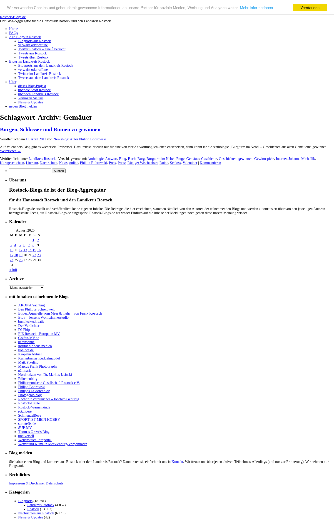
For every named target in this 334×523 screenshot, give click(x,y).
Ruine (164, 163)
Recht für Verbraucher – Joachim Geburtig (48, 399)
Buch (132, 159)
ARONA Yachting (31, 305)
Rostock (33, 509)
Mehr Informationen (256, 7)
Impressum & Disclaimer (27, 483)
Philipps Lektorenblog (34, 391)
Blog (122, 159)
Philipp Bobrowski (93, 163)
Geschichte (209, 159)
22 (34, 255)
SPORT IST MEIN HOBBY (39, 419)
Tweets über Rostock (33, 57)
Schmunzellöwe (29, 415)
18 (16, 255)
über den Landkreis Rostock (38, 94)
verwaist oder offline (33, 45)
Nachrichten (48, 163)
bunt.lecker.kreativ (31, 321)
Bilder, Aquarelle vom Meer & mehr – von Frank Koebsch (60, 313)
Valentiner (190, 163)
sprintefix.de (27, 423)
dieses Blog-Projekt (32, 86)
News (63, 163)
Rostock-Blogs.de (13, 17)
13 (25, 250)
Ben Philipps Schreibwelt (36, 309)
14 (30, 250)
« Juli (13, 270)
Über (12, 82)
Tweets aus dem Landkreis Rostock (43, 78)
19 (20, 255)
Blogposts (25, 501)
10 (11, 250)
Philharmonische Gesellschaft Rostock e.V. (49, 383)
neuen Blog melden (23, 106)
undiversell (26, 436)
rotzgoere (25, 411)
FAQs (13, 33)
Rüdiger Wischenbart (142, 163)
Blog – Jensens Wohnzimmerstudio (43, 317)
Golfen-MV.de (28, 338)
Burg (141, 159)
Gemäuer (192, 159)
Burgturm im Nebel (160, 159)
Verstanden (309, 7)
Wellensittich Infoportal (35, 440)
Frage (180, 159)
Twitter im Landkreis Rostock (39, 74)
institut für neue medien (35, 346)
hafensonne (26, 342)
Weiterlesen (10, 151)
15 (34, 250)
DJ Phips (24, 330)
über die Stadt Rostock (34, 90)
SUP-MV (25, 428)
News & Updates (30, 102)
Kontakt (177, 462)
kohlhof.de (26, 350)
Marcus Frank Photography (37, 366)
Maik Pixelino (28, 362)
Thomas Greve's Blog (34, 432)
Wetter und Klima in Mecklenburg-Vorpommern (52, 444)
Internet (281, 159)
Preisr (122, 163)
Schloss (175, 163)
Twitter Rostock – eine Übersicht (41, 49)
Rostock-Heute (29, 403)
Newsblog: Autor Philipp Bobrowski (79, 139)
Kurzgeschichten (12, 163)
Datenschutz (54, 483)
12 (20, 250)
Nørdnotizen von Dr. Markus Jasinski (45, 374)
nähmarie (24, 370)
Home (13, 29)
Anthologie (95, 159)
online (73, 163)
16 (39, 250)
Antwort (111, 159)
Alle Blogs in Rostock (25, 37)
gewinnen (245, 159)
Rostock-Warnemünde (34, 407)
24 (11, 260)
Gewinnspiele (264, 159)
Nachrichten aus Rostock (36, 513)
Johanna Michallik (302, 159)
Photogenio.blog (30, 395)
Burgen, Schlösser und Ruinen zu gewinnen (50, 129)
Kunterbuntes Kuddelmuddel (39, 358)
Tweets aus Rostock (32, 53)
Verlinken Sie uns (30, 98)
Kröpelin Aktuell (30, 354)
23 (39, 255)
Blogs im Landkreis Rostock (29, 61)
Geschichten (228, 159)
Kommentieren (210, 163)
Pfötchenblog (27, 379)
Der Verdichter (28, 325)
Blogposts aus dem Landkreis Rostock (45, 65)
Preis (112, 163)
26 (20, 260)
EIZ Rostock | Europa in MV (39, 334)
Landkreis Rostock (42, 159)
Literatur (32, 163)
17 (11, 255)
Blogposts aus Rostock (34, 41)
